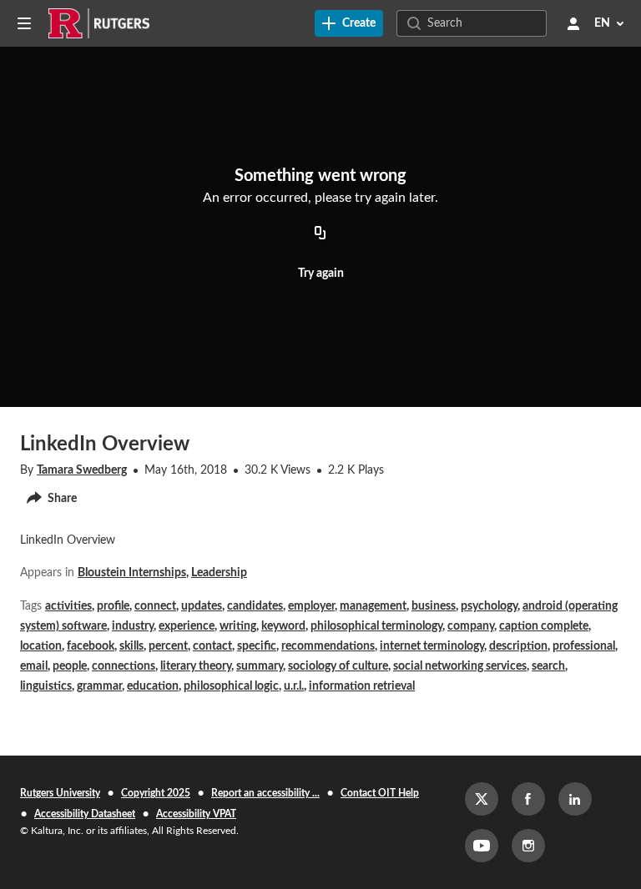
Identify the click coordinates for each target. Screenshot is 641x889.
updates (201, 606)
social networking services (460, 666)
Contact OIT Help (380, 793)
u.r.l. (294, 686)
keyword (283, 626)
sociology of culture (338, 666)
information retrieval (362, 686)
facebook (90, 646)
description (518, 646)
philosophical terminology (376, 626)
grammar (99, 686)
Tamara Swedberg (82, 470)
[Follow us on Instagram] (528, 845)
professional (584, 646)
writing (238, 626)
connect (155, 606)
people (70, 666)
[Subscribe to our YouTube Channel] (481, 845)
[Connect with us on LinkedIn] (575, 799)
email (34, 666)
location (41, 646)
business (433, 606)
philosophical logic (231, 686)
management (373, 606)
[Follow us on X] (481, 799)
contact (212, 646)
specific (256, 646)
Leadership (219, 573)
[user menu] (573, 23)
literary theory (195, 666)
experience (187, 626)
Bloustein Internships (132, 573)
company (470, 626)
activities (68, 606)
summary (259, 666)
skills (131, 646)
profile (113, 606)
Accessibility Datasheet (84, 814)
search (548, 666)
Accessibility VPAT (196, 814)
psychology (489, 606)
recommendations (328, 646)
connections (123, 666)
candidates (255, 606)
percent (168, 646)
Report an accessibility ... (265, 793)
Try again (321, 273)
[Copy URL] (320, 233)
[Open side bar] (24, 23)
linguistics (46, 686)
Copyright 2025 (155, 793)
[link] (349, 23)
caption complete (543, 626)
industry (133, 626)
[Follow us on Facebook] (528, 799)
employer (311, 606)
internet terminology (432, 646)
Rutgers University (60, 793)
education (153, 686)
